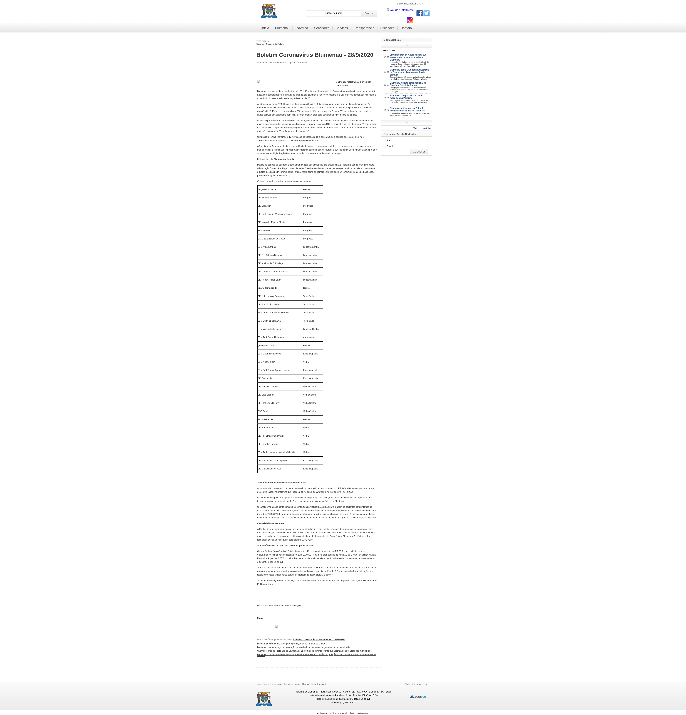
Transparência (364, 28)
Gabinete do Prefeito (275, 44)
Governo (302, 28)
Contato (406, 28)
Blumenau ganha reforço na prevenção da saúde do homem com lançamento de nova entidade (303, 647)
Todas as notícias (422, 128)
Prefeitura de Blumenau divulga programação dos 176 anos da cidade (291, 643)
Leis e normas (292, 684)
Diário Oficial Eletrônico (315, 684)
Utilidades (387, 28)
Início (265, 28)
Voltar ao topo (413, 683)
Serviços (341, 28)
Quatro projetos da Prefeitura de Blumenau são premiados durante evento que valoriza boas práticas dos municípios (313, 650)
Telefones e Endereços (269, 684)
